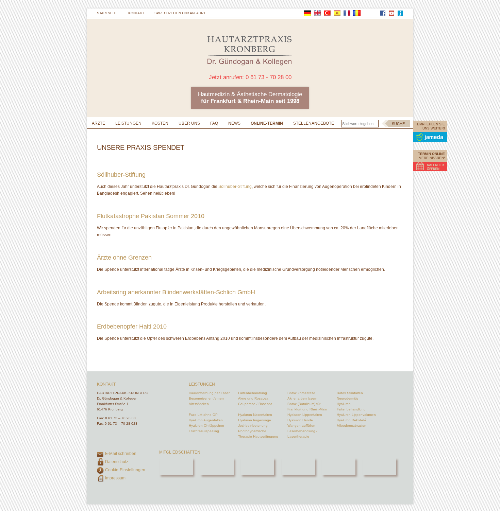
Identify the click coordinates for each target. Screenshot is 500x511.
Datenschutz (116, 461)
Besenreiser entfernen (206, 398)
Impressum (115, 478)
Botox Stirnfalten (350, 393)
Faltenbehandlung (252, 393)
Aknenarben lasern (302, 398)
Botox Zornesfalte (301, 393)
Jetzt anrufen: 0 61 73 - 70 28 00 (250, 77)
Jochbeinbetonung (253, 425)
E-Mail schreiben (120, 453)
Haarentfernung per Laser (209, 393)
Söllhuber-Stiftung (235, 186)
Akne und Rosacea (253, 398)
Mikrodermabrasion (351, 425)
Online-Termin (267, 123)
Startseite (107, 13)
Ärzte (98, 123)
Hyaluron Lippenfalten (304, 415)
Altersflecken (199, 404)
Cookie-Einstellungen (125, 470)
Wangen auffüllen (301, 425)
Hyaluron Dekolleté (351, 420)
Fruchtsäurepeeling (204, 431)
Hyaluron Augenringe (254, 420)
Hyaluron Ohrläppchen (206, 425)
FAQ (214, 123)
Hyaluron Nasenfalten (255, 415)
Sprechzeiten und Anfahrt (179, 13)
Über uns (189, 123)
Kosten (160, 123)
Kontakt (136, 13)
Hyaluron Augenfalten (206, 420)
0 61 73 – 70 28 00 (120, 418)
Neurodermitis (347, 398)
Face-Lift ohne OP (203, 415)
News (234, 123)
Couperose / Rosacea (255, 404)
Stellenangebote (313, 123)
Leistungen (128, 123)
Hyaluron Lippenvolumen (356, 415)
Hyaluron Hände (300, 420)
